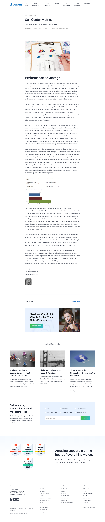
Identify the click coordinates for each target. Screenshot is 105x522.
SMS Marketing (86, 498)
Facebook (11, 499)
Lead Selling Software (66, 495)
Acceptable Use (22, 508)
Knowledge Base (44, 507)
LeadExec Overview (65, 488)
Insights (42, 495)
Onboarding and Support (45, 498)
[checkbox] (67, 411)
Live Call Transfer (65, 498)
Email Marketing (87, 500)
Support (41, 505)
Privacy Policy (13, 508)
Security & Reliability (44, 500)
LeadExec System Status (67, 502)
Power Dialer (86, 495)
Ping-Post (63, 493)
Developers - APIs (44, 509)
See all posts (76, 301)
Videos (41, 502)
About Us (42, 488)
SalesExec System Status (89, 507)
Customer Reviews (44, 493)
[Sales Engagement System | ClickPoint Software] (16, 4)
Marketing (56, 3)
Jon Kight (34, 29)
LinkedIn (17, 499)
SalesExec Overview (88, 488)
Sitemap (42, 512)
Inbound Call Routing (88, 493)
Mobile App (85, 505)
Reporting (85, 502)
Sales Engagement (30, 15)
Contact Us (42, 491)
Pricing (63, 491)
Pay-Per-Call (64, 500)
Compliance (87, 3)
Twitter (14, 499)
